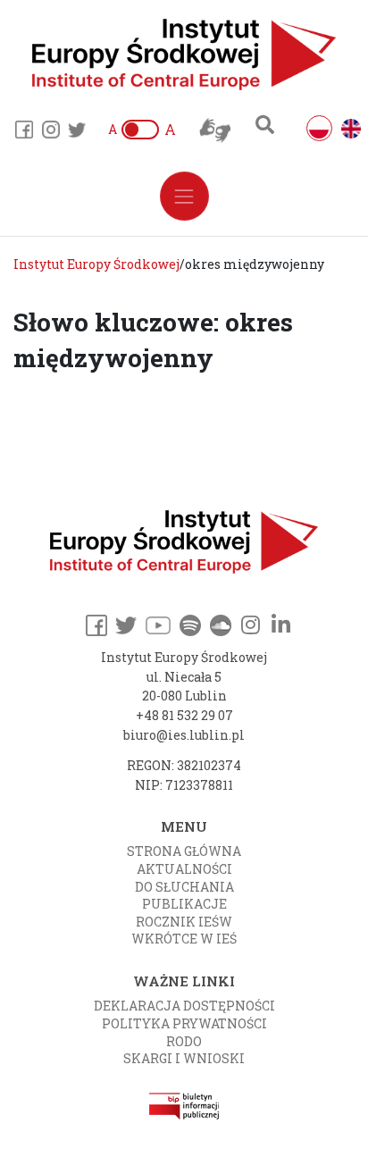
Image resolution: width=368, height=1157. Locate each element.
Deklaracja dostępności (184, 1005)
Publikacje (184, 903)
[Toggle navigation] (184, 196)
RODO (184, 1041)
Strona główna (184, 851)
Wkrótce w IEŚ (184, 938)
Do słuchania (184, 886)
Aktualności (184, 868)
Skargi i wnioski (184, 1058)
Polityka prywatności (184, 1023)
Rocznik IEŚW (184, 921)
